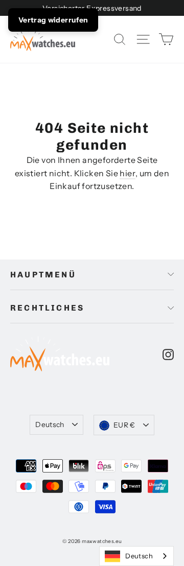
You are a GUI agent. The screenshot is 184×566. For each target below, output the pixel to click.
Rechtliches (47, 308)
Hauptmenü (43, 274)
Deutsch (49, 424)
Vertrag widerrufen (53, 20)
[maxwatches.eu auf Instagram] (168, 354)
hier (127, 173)
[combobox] (136, 556)
